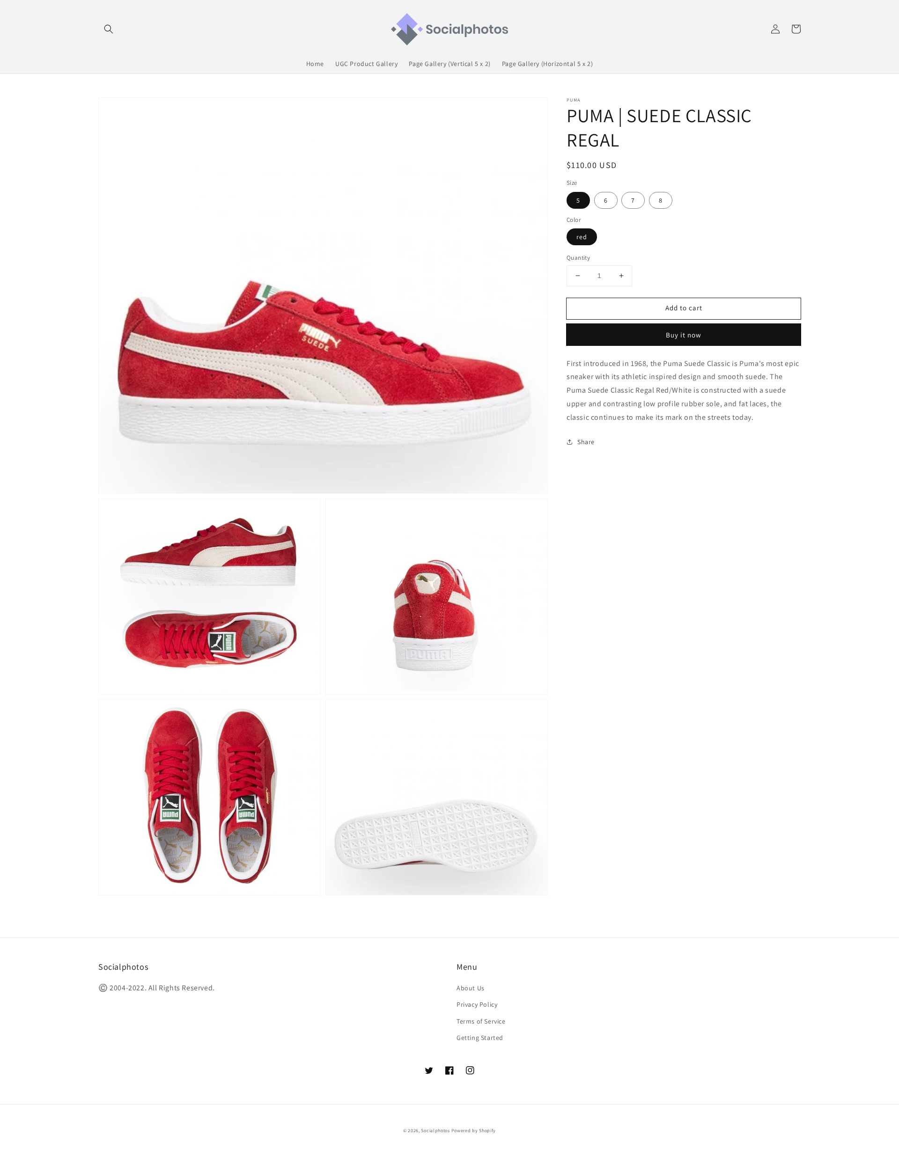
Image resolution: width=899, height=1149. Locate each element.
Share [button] (586, 441)
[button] (108, 29)
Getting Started (480, 1037)
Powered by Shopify (473, 1130)
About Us (471, 988)
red (581, 237)
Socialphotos (435, 1130)
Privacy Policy (477, 1004)
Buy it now (683, 334)
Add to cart (683, 307)
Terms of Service (481, 1021)
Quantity (578, 258)
